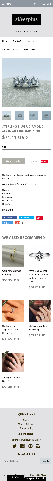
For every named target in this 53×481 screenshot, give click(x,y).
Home (4, 40)
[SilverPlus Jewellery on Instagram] (38, 446)
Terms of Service (26, 424)
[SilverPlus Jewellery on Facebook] (22, 446)
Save (45, 161)
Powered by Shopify (38, 475)
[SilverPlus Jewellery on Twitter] (14, 446)
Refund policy (26, 428)
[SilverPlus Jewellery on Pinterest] (30, 446)
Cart (48, 3)
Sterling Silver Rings (22, 40)
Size (4, 146)
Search (26, 419)
